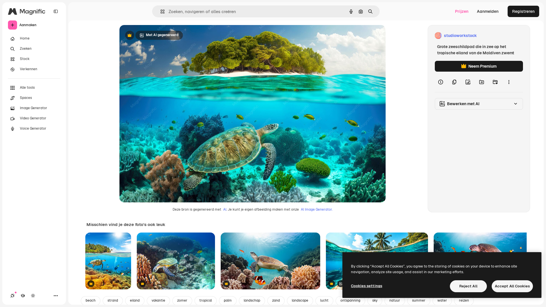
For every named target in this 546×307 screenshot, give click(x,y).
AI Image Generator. (316, 209)
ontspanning (350, 300)
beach (91, 300)
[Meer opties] (508, 82)
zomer (182, 300)
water (442, 300)
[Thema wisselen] (33, 295)
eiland (135, 300)
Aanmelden (488, 11)
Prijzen (461, 11)
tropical (205, 300)
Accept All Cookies (512, 286)
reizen (464, 300)
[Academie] (22, 295)
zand (276, 300)
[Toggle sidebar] (55, 11)
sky (374, 300)
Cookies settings (366, 285)
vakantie (158, 300)
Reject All (468, 286)
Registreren (523, 11)
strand (112, 300)
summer (418, 300)
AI (224, 209)
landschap (252, 300)
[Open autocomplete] (160, 11)
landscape (300, 300)
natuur (394, 300)
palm (228, 300)
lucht (324, 300)
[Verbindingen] (12, 295)
